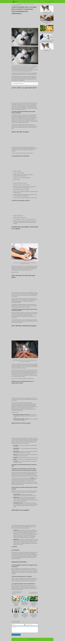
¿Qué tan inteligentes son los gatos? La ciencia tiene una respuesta (17, 592)
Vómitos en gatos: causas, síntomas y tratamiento (33, 593)
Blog (52, 1)
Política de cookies (32, 639)
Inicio (46, 1)
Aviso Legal (38, 638)
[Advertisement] (25, 21)
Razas (49, 1)
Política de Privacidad (31, 638)
